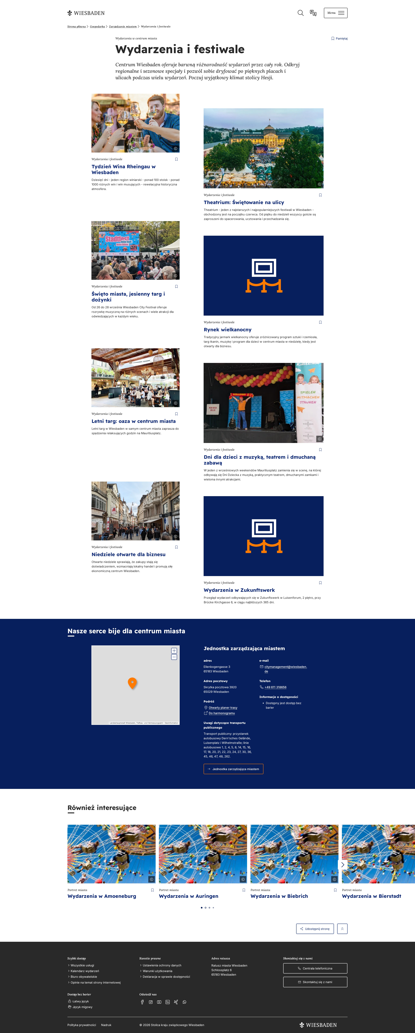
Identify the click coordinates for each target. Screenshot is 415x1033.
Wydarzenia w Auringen (188, 896)
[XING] (176, 1002)
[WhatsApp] (184, 1002)
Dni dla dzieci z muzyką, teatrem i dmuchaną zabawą (260, 460)
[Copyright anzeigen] (175, 148)
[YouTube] (159, 1002)
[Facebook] (142, 1002)
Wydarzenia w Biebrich (279, 896)
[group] (135, 685)
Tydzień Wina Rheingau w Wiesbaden (124, 169)
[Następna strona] (343, 865)
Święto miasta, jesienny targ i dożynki (128, 297)
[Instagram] (151, 1002)
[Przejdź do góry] (342, 929)
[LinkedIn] (168, 1002)
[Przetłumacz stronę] (313, 13)
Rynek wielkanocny (228, 329)
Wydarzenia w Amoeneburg (102, 896)
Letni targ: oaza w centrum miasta (134, 421)
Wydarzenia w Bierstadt (371, 896)
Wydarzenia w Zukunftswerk (239, 590)
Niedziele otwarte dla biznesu (129, 554)
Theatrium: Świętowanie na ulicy (244, 202)
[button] (174, 651)
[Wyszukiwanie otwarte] (300, 13)
